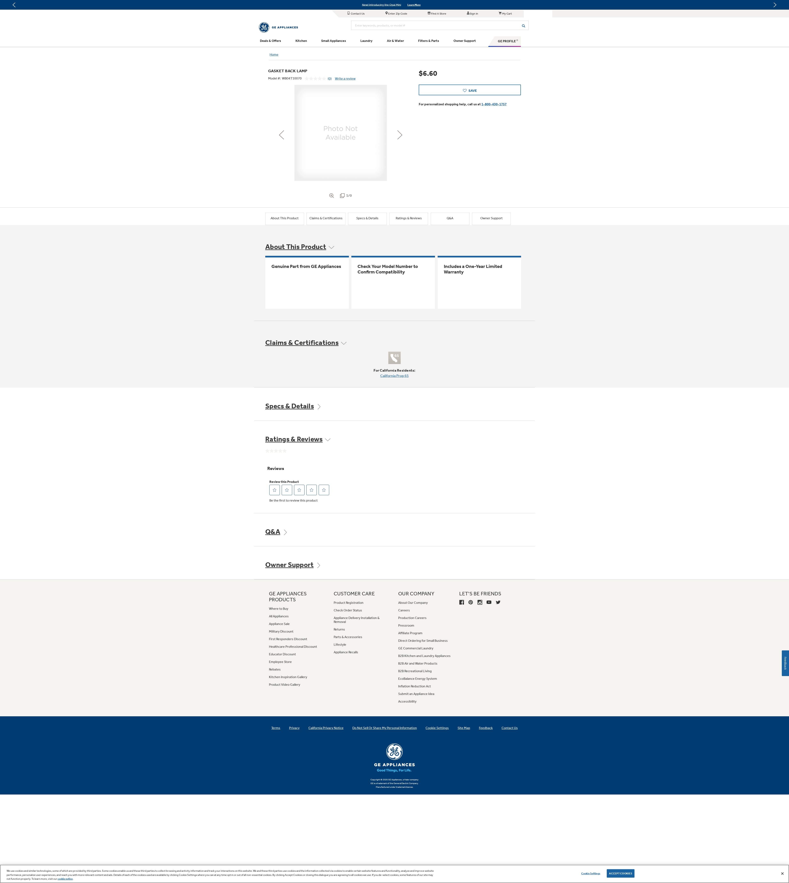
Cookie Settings (590, 873)
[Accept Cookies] (782, 873)
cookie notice (65, 878)
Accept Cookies (620, 873)
